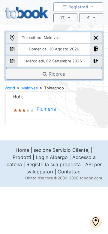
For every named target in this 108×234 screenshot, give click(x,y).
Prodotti (22, 157)
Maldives (29, 88)
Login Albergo (52, 157)
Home (22, 150)
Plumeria (46, 109)
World (9, 88)
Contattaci (70, 172)
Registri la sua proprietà (53, 164)
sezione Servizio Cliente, (61, 150)
